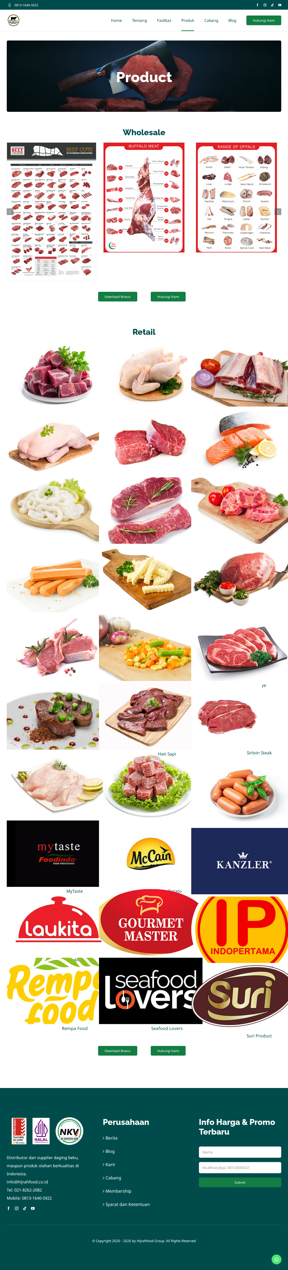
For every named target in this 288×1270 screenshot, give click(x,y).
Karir (110, 1164)
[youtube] (279, 5)
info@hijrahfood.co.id (27, 1182)
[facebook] (257, 5)
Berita (112, 1138)
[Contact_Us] (276, 1259)
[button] (10, 211)
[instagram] (264, 5)
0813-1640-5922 (26, 5)
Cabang (113, 1178)
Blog (110, 1151)
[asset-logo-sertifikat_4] (48, 1119)
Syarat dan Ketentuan (128, 1204)
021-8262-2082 (28, 1190)
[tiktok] (272, 5)
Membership (118, 1191)
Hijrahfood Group (150, 1241)
